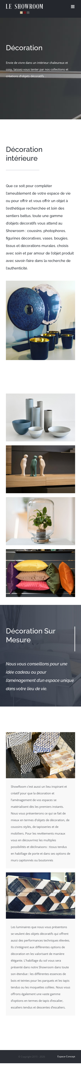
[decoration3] (40, 498)
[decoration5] (40, 282)
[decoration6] (40, 550)
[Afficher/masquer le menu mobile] (73, 7)
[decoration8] (40, 874)
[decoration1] (40, 395)
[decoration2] (40, 447)
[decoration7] (40, 733)
